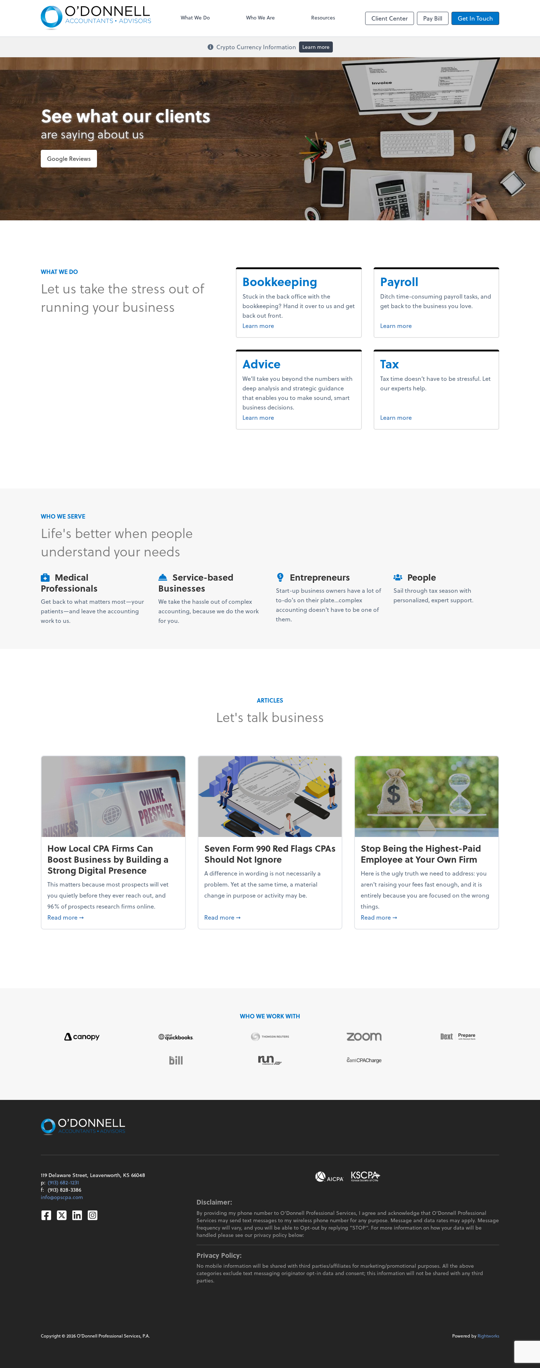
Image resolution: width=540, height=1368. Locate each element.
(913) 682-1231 (63, 1182)
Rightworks (488, 1335)
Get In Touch (475, 18)
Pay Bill (432, 18)
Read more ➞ (113, 917)
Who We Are (260, 17)
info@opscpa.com (62, 1197)
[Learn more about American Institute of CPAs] (329, 1177)
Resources (323, 17)
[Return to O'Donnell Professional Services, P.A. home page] (96, 18)
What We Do (195, 17)
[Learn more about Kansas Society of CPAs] (366, 1177)
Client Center (389, 18)
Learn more (316, 47)
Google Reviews (69, 158)
